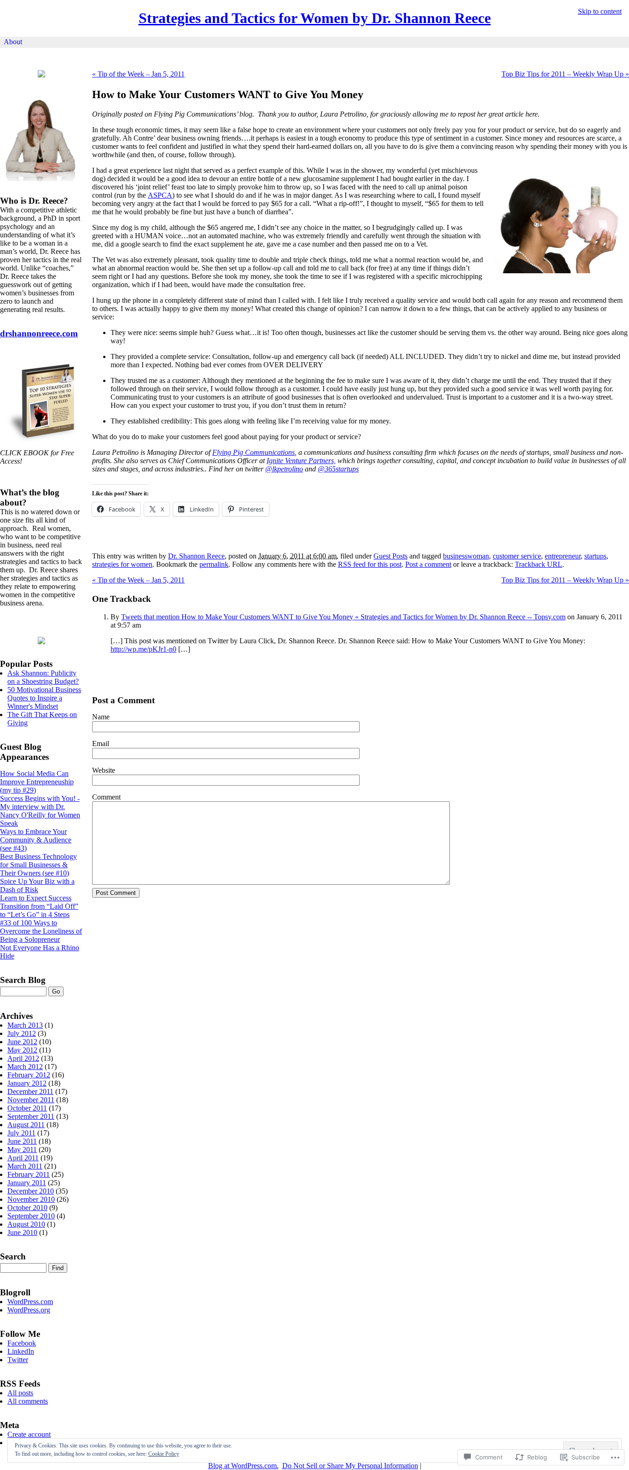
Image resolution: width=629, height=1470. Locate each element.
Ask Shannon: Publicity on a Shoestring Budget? (43, 677)
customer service (517, 556)
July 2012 (21, 1033)
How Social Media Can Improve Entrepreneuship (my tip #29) (37, 782)
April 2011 (23, 1158)
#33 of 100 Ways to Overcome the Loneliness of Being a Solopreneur (41, 931)
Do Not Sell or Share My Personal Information (350, 1466)
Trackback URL (538, 564)
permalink (213, 564)
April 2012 (23, 1058)
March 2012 (25, 1066)
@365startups (338, 469)
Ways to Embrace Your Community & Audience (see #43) (35, 840)
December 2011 (30, 1091)
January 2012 (27, 1083)
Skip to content (600, 11)
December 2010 (30, 1191)
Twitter (17, 1360)
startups (595, 556)
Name (101, 717)
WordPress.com (30, 1301)
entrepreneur (563, 556)
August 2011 (26, 1125)
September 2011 (30, 1116)
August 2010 (26, 1224)
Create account (29, 1434)
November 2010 (31, 1199)
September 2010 (31, 1216)
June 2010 (22, 1232)
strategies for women (122, 564)
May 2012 (22, 1050)
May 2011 (22, 1149)
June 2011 (22, 1141)
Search (13, 1256)
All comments (27, 1401)
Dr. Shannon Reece (196, 556)
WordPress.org (28, 1310)
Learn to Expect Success (35, 898)
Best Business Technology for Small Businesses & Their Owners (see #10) (38, 865)
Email (100, 743)
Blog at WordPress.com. (243, 1466)
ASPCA (160, 195)
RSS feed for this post (370, 564)
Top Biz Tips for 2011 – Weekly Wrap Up (565, 74)
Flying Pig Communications (253, 452)
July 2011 (21, 1133)
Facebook (21, 1343)
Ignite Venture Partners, (301, 461)
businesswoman (466, 556)
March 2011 (24, 1166)
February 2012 (28, 1075)
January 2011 (26, 1183)
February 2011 (28, 1174)
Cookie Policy (163, 1454)
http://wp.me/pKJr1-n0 (143, 649)
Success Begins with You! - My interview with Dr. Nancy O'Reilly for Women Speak (40, 810)
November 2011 (30, 1100)
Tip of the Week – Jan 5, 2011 (138, 74)
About (13, 42)
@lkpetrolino (284, 469)
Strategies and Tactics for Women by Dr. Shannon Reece (315, 18)
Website (103, 770)
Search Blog (23, 980)
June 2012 (22, 1042)
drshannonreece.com (39, 333)
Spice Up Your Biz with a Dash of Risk (37, 885)
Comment (106, 797)
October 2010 (27, 1207)
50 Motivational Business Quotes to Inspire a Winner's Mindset (44, 698)
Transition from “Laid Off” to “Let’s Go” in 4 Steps (39, 910)
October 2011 (27, 1108)
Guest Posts (390, 556)
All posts (20, 1393)
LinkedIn (20, 1351)
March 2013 (25, 1025)
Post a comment (428, 564)
